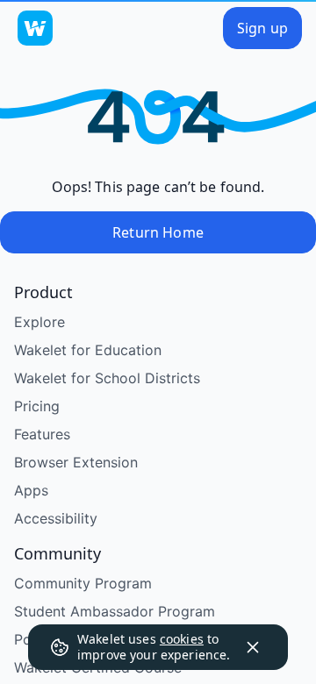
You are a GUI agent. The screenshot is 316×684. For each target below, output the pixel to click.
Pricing (37, 406)
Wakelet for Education (88, 350)
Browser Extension (76, 462)
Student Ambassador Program (114, 611)
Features (42, 434)
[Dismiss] (253, 647)
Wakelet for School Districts (107, 378)
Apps (31, 490)
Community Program (83, 583)
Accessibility (55, 518)
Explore (39, 322)
